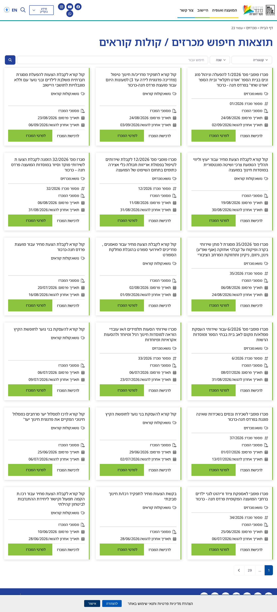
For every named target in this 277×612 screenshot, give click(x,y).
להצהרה (112, 603)
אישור (92, 603)
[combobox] (112, 60)
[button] (41, 10)
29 (250, 570)
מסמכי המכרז (252, 110)
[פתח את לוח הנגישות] (6, 9)
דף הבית (266, 27)
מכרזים (251, 27)
